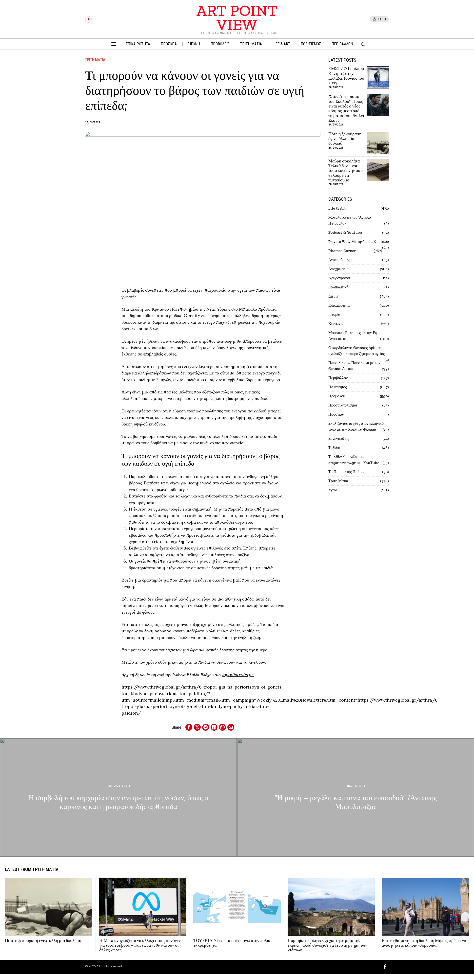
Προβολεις (336, 396)
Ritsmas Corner (342, 250)
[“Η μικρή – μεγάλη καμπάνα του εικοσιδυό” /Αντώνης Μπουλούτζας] (355, 797)
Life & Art (337, 208)
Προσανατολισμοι (342, 405)
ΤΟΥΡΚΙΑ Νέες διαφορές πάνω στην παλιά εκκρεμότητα (231, 943)
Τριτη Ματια (95, 60)
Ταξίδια (334, 447)
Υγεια (332, 490)
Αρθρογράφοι (339, 278)
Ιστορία (334, 314)
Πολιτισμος (337, 387)
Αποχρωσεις (338, 268)
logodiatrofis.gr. (238, 674)
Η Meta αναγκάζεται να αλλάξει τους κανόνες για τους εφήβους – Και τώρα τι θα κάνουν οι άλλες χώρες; (139, 945)
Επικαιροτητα (339, 305)
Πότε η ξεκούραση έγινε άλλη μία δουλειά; (344, 139)
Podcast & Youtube (345, 232)
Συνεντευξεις (338, 438)
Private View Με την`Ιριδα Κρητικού (358, 241)
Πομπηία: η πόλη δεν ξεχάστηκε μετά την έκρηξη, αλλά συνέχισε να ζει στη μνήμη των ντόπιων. (327, 945)
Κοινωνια (335, 323)
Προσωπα (336, 414)
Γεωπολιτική (338, 287)
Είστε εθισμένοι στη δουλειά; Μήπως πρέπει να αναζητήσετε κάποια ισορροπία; (424, 943)
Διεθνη (333, 296)
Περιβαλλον (338, 377)
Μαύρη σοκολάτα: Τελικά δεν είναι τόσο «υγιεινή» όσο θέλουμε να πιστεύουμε (345, 171)
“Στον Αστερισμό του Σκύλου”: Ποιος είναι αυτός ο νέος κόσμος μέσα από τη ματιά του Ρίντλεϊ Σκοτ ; (346, 108)
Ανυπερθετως (339, 259)
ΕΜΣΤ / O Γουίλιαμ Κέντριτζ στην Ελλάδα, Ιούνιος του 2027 (346, 75)
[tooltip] (88, 19)
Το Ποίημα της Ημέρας (346, 471)
